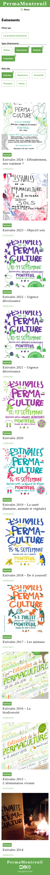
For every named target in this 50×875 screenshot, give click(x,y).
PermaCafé (39, 75)
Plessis (22, 83)
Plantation (8, 83)
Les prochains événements (15, 35)
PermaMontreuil (25, 4)
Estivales (7, 75)
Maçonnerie (22, 75)
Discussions (21, 50)
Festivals (37, 50)
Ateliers (6, 50)
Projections (8, 58)
